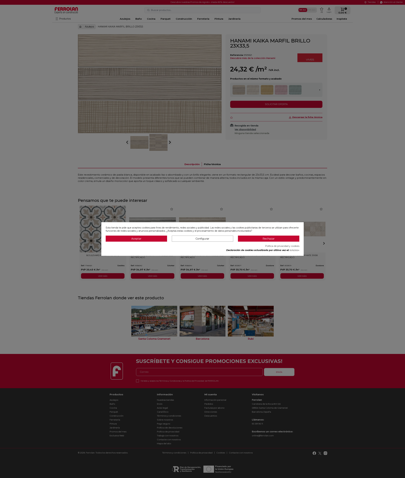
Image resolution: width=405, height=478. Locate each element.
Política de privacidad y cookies (282, 246)
